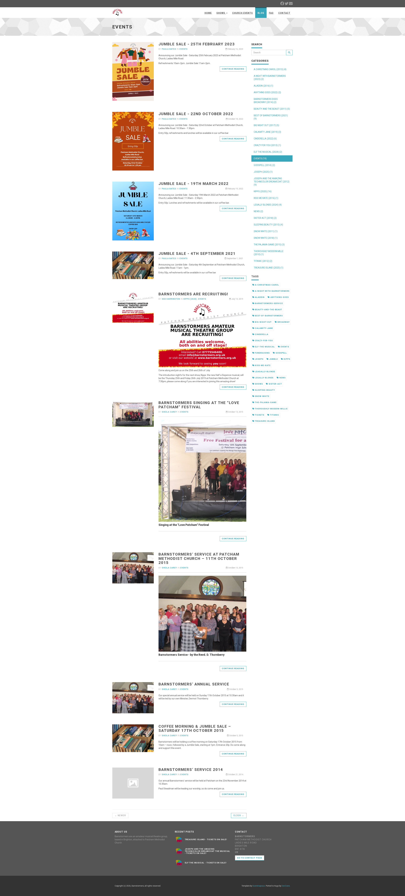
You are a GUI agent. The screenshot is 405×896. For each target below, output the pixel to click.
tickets (259, 415)
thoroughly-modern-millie (270, 409)
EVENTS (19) (260, 158)
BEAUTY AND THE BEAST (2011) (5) (272, 109)
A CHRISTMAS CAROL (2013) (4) (270, 69)
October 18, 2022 (235, 119)
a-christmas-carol (266, 285)
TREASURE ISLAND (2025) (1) (268, 267)
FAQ (271, 13)
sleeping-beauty (264, 390)
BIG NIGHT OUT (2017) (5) (266, 125)
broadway (283, 322)
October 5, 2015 (236, 689)
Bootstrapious (258, 886)
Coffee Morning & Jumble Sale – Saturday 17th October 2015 (195, 728)
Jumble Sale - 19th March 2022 (194, 183)
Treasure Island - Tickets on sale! (206, 839)
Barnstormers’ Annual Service (194, 684)
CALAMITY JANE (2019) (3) (267, 132)
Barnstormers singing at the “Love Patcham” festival (199, 405)
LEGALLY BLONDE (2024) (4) (268, 204)
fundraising (262, 353)
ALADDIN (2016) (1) (263, 85)
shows (258, 384)
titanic (274, 415)
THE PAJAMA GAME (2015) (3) (269, 244)
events (284, 347)
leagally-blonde (264, 371)
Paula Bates (169, 49)
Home (208, 13)
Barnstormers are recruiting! (193, 294)
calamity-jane (263, 328)
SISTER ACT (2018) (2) (265, 218)
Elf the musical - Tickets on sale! (206, 863)
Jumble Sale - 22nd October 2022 (196, 114)
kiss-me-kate (262, 365)
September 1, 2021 (234, 258)
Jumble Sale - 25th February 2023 (197, 44)
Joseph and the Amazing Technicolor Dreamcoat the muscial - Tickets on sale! (207, 851)
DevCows (286, 886)
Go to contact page (249, 858)
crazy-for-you (263, 340)
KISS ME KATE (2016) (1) (266, 198)
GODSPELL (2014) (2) (264, 165)
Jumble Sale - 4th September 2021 (197, 253)
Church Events (242, 13)
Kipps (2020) (190, 299)
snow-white (261, 396)
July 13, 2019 (237, 299)
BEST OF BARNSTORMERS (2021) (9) (271, 117)
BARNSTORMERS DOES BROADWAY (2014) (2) (266, 100)
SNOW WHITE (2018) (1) (265, 238)
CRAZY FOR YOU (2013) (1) (267, 145)
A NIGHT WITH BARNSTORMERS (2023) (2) (270, 77)
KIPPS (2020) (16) (262, 191)
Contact (284, 13)
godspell (281, 353)
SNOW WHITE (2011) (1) (265, 231)
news (282, 378)
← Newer (120, 815)
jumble (273, 359)
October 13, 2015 (235, 412)
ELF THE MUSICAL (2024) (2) (268, 152)
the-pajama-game (265, 402)
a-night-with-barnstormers (271, 291)
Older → (238, 815)
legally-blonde (263, 378)
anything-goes (279, 297)
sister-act (275, 384)
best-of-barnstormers (268, 316)
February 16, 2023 (235, 49)
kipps (286, 359)
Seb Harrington (171, 299)
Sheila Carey (169, 412)
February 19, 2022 (235, 189)
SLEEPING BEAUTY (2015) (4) (268, 224)
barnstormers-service (268, 303)
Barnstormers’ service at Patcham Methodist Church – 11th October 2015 (199, 558)
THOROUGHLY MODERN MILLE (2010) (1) (269, 253)
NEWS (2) (258, 211)
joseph (258, 359)
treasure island (264, 421)
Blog (261, 13)
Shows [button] (221, 13)
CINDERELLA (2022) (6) (265, 138)
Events (184, 49)
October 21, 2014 (235, 774)
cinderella (261, 334)
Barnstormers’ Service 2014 (191, 769)
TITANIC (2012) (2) (263, 261)
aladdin (259, 297)
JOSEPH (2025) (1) (263, 172)
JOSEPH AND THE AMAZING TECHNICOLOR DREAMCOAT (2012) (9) (271, 181)
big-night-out (262, 322)
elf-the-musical (264, 347)
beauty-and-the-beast (268, 309)
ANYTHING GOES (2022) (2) (267, 92)
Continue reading (233, 69)
